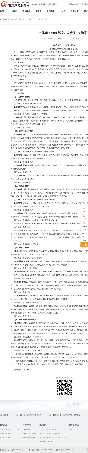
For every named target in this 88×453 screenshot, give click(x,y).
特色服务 (18, 19)
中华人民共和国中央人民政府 (10, 429)
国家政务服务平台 (75, 4)
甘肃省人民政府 (5, 437)
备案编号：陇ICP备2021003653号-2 (12, 450)
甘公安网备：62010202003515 (42, 450)
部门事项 (50, 11)
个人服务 (13, 11)
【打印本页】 (16, 369)
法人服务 (26, 11)
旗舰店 (38, 11)
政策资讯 (40, 19)
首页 (2, 11)
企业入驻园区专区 (29, 19)
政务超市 (75, 11)
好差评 (62, 11)
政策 (46, 19)
